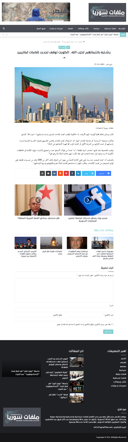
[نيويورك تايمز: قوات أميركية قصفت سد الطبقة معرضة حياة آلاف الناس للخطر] (102, 243)
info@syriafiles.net (103, 427)
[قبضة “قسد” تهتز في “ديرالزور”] (77, 398)
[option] (21, 363)
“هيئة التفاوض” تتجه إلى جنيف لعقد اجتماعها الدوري (57, 375)
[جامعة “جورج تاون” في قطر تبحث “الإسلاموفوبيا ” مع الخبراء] (77, 387)
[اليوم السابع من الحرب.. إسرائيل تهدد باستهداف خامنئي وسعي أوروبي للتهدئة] (77, 362)
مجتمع (123, 366)
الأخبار (123, 359)
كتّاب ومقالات (83, 28)
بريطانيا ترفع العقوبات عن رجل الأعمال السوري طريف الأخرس (77, 253)
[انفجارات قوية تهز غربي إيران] (51, 243)
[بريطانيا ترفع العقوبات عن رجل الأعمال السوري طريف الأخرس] (77, 243)
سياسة (96, 28)
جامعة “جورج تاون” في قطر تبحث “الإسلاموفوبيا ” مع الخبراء (96, 34)
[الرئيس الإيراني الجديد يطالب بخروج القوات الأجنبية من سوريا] (25, 243)
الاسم (111, 305)
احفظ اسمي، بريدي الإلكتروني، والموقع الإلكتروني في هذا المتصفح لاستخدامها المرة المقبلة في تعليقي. (83, 324)
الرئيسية (121, 28)
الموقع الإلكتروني (57, 315)
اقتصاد (70, 28)
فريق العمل (40, 28)
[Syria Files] (107, 12)
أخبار (76, 42)
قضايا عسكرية (110, 28)
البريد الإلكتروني (108, 315)
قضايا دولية (62, 47)
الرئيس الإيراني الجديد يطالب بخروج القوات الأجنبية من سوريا (27, 253)
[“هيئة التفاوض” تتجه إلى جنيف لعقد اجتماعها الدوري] (77, 375)
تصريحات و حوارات (56, 28)
